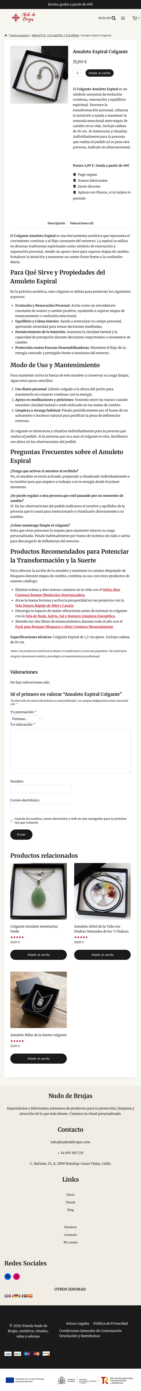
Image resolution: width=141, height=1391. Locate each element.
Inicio (70, 1194)
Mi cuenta (71, 1242)
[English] (6, 1296)
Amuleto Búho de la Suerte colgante (38, 1035)
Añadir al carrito (99, 73)
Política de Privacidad (110, 1323)
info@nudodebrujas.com (70, 1142)
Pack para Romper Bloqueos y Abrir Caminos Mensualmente (64, 627)
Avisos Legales (77, 1323)
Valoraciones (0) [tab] (81, 223)
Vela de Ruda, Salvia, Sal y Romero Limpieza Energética (70, 616)
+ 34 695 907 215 (70, 1153)
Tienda (70, 1202)
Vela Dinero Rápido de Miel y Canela (44, 606)
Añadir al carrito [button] (39, 955)
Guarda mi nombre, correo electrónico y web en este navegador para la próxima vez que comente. (70, 820)
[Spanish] (30, 1296)
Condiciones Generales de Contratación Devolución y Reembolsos (90, 1333)
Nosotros (70, 1227)
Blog (70, 1210)
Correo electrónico (24, 800)
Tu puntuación (23, 712)
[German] (16, 1296)
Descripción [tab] (56, 223)
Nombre (16, 781)
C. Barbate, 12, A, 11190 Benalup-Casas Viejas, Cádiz (70, 1163)
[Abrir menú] (125, 18)
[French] (11, 1296)
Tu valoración (22, 724)
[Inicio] (5, 35)
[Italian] (21, 1296)
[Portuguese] (26, 1296)
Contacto (70, 1235)
